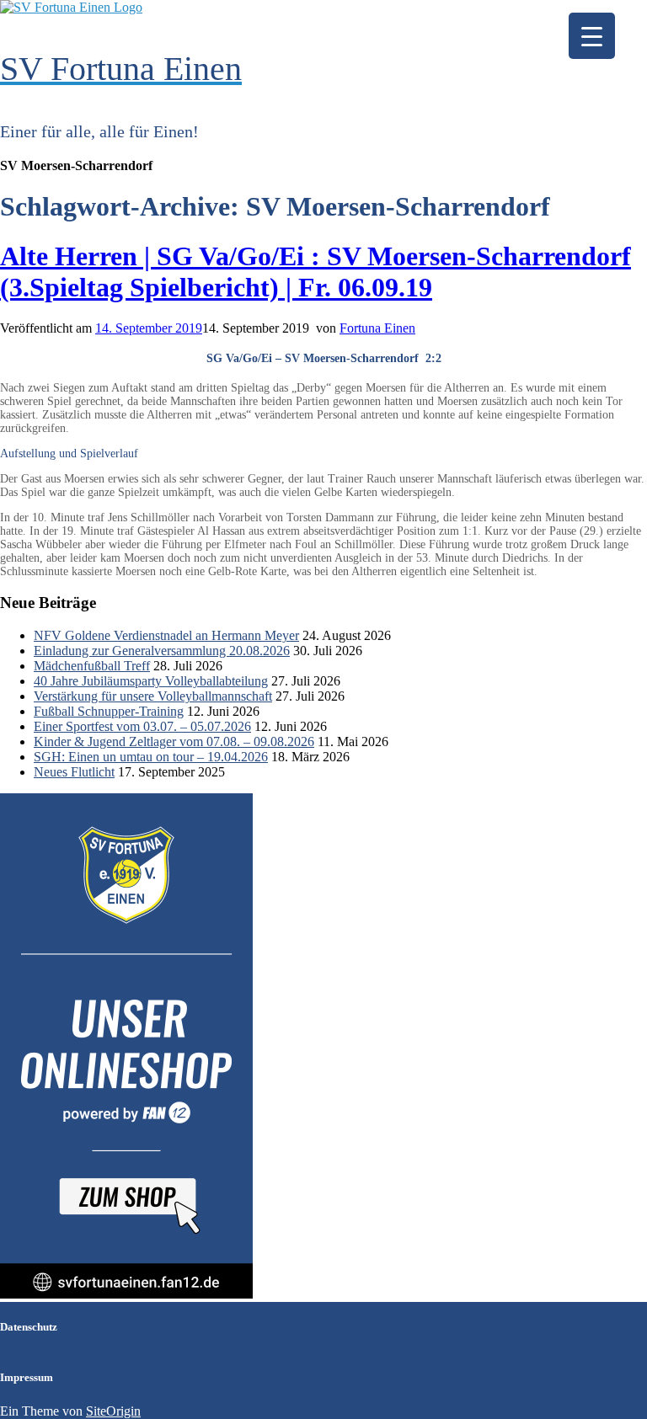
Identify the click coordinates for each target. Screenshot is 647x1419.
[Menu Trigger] (592, 36)
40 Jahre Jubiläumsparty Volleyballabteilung (151, 681)
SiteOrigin (113, 1411)
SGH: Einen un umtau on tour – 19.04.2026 (151, 757)
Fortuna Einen (377, 328)
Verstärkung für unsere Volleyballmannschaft (153, 696)
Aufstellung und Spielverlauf (69, 453)
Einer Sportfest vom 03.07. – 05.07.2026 (142, 726)
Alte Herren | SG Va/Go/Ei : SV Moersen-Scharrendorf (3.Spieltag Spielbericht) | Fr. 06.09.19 (315, 271)
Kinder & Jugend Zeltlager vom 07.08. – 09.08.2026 (174, 741)
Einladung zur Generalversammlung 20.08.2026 (162, 650)
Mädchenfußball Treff (92, 666)
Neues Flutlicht (74, 772)
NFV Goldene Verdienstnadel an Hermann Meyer (166, 635)
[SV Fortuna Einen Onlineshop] (126, 1294)
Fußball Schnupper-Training (109, 711)
